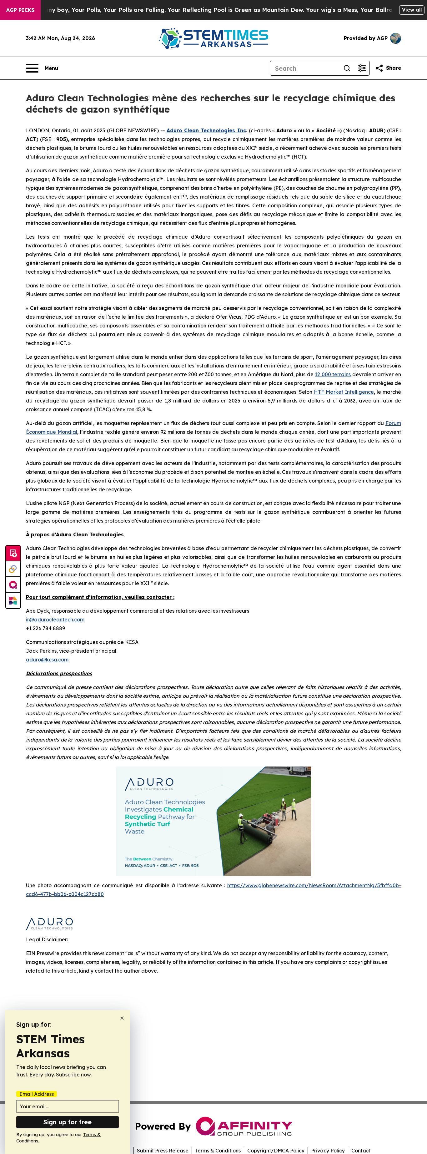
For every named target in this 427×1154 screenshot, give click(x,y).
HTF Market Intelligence (344, 392)
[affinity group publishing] (13, 585)
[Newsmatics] (13, 600)
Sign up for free (67, 1122)
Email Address (36, 1094)
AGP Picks (20, 10)
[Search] (346, 68)
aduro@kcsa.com (47, 659)
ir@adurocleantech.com (55, 619)
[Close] (122, 1018)
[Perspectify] (13, 569)
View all (412, 10)
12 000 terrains (333, 374)
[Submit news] (13, 553)
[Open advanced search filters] (361, 68)
